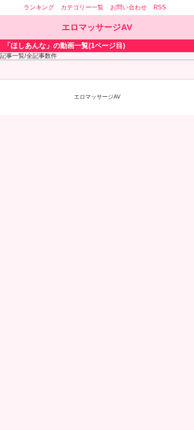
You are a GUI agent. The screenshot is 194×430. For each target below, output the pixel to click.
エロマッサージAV (97, 27)
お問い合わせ (128, 7)
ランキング (39, 7)
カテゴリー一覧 (82, 7)
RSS (160, 7)
